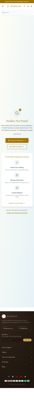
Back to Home (17, 147)
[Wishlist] (24, 6)
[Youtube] (21, 376)
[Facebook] (8, 376)
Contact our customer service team (17, 213)
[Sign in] (31, 6)
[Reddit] (25, 376)
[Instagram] (12, 376)
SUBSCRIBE (27, 340)
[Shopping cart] (27, 6)
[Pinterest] (17, 376)
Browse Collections (17, 140)
